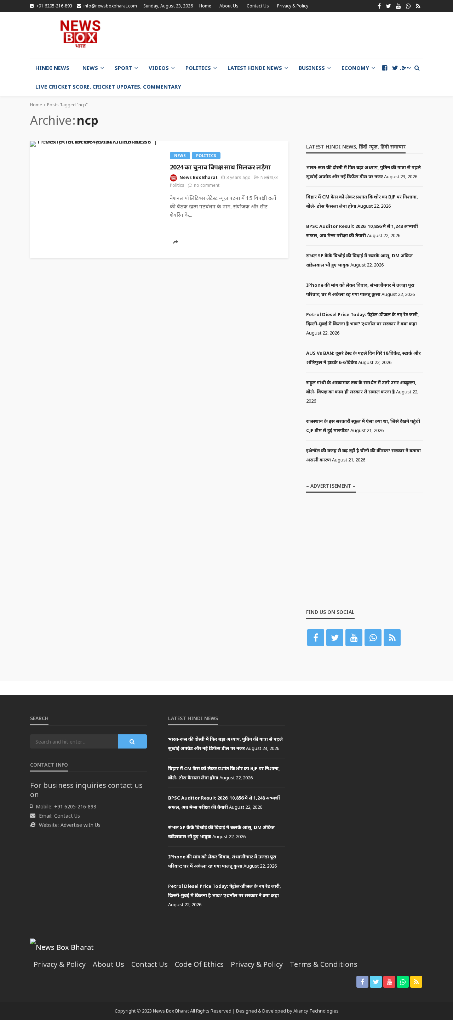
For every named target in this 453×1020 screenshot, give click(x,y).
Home (205, 6)
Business (312, 67)
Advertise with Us (81, 825)
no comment (206, 185)
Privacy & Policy (292, 6)
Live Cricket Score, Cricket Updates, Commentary (108, 86)
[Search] (417, 67)
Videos (159, 67)
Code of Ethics (199, 964)
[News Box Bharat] (80, 34)
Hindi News (52, 67)
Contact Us (258, 6)
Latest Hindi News (255, 67)
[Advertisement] (294, 35)
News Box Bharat (198, 177)
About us (229, 6)
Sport (123, 67)
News (90, 67)
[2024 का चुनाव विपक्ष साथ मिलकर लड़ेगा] (94, 144)
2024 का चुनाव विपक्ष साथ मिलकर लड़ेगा (220, 167)
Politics (198, 67)
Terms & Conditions (323, 964)
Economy (355, 67)
